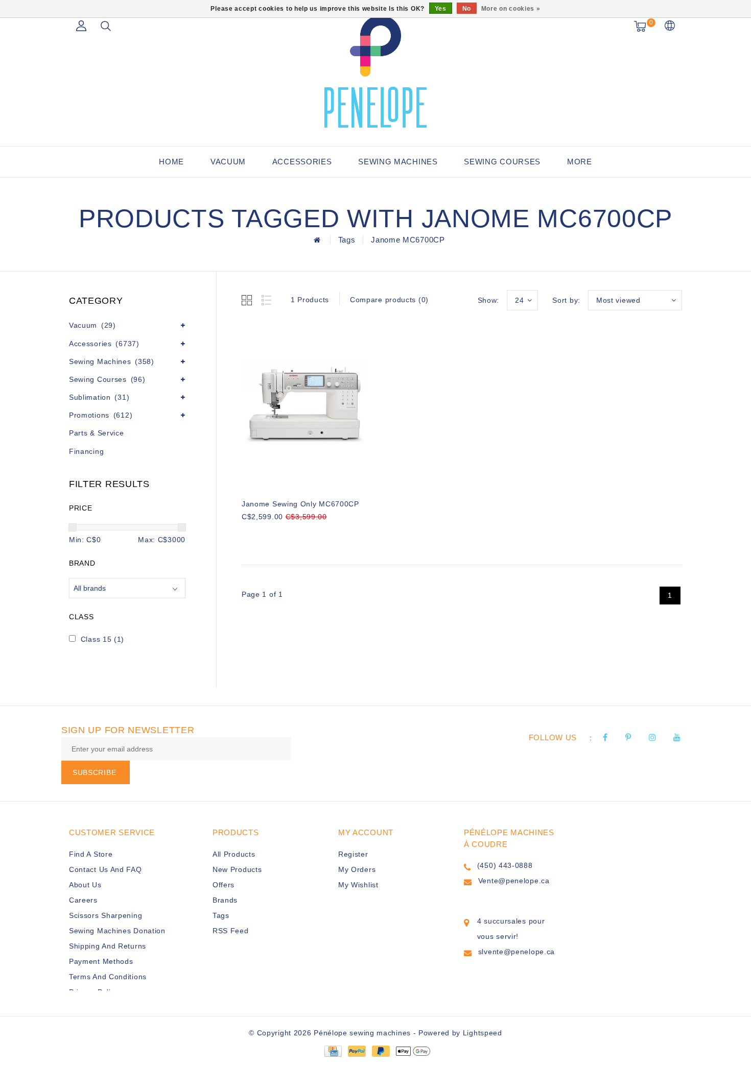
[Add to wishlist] (273, 534)
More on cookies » (511, 8)
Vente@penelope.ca (514, 881)
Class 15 (102, 639)
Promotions (100, 415)
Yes (441, 8)
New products (237, 869)
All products (234, 854)
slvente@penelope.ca (516, 952)
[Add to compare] (298, 533)
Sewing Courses (502, 161)
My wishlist (358, 885)
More (579, 161)
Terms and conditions (108, 977)
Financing (86, 451)
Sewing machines (398, 161)
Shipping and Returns (107, 946)
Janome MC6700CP (408, 239)
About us (85, 885)
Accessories (302, 161)
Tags (347, 239)
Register (353, 854)
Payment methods (101, 961)
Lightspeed (482, 1033)
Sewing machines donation (117, 931)
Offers (223, 885)
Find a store (90, 854)
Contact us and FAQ (105, 869)
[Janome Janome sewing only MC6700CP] (305, 407)
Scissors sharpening (105, 915)
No (466, 8)
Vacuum (228, 161)
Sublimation (99, 397)
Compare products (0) (389, 300)
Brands (225, 900)
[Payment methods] (332, 1051)
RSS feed (231, 931)
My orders (356, 869)
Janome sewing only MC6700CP (300, 504)
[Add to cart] (248, 533)
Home (171, 161)
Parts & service (96, 433)
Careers (83, 900)
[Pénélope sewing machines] (375, 71)
